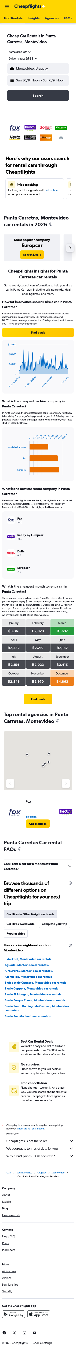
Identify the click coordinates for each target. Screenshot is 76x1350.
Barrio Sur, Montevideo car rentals (28, 1016)
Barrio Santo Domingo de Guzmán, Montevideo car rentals (37, 1008)
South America (24, 1172)
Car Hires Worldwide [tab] (21, 924)
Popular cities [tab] (16, 933)
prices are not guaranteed (30, 1128)
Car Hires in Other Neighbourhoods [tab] (30, 914)
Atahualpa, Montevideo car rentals (28, 976)
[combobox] (20, 52)
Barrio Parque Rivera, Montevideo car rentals (35, 1000)
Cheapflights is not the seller (26, 1141)
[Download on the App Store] (38, 1314)
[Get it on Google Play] (13, 1314)
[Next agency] (66, 783)
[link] (32, 254)
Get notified (52, 190)
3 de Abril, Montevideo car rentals (28, 959)
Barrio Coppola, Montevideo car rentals (31, 988)
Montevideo (58, 1172)
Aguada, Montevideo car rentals (27, 965)
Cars (9, 1172)
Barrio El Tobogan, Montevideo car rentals (33, 994)
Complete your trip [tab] (54, 924)
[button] (7, 6)
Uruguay (41, 1172)
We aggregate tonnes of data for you (32, 1148)
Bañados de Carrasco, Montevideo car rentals (35, 982)
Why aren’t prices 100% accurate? (30, 1156)
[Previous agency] (10, 783)
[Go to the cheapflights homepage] (30, 6)
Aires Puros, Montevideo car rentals (29, 970)
